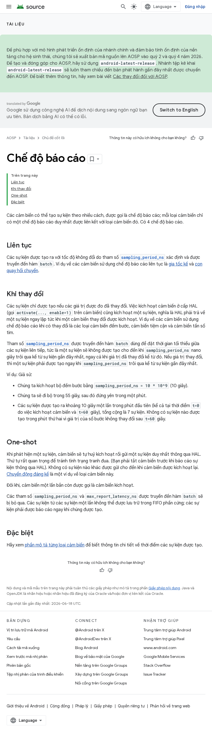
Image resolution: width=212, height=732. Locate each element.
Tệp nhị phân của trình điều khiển (35, 674)
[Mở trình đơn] (8, 6)
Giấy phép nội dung (164, 588)
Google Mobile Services (164, 656)
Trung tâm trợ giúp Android (167, 629)
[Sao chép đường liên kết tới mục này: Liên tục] (37, 246)
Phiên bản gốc (19, 665)
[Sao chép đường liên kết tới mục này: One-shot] (42, 442)
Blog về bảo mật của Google (99, 656)
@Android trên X (89, 629)
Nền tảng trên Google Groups (101, 665)
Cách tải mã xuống (23, 647)
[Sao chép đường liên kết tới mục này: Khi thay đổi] (49, 294)
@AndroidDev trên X (93, 638)
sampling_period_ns (142, 257)
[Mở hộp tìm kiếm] (123, 6)
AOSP (11, 138)
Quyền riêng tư (131, 706)
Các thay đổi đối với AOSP (140, 76)
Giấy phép (103, 706)
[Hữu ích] (193, 138)
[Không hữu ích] (201, 138)
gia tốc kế (178, 264)
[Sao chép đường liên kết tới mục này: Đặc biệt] (38, 533)
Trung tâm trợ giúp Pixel (164, 638)
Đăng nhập (195, 6)
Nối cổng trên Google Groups (101, 683)
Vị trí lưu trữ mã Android (27, 629)
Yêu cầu (13, 638)
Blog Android (86, 647)
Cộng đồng (60, 706)
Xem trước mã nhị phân (27, 656)
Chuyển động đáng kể (28, 474)
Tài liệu (16, 24)
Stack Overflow (157, 665)
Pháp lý (81, 706)
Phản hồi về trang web (170, 706)
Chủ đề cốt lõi (53, 138)
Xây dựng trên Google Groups (101, 674)
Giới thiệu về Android (25, 706)
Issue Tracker (155, 674)
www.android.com (160, 647)
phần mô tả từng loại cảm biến (54, 545)
